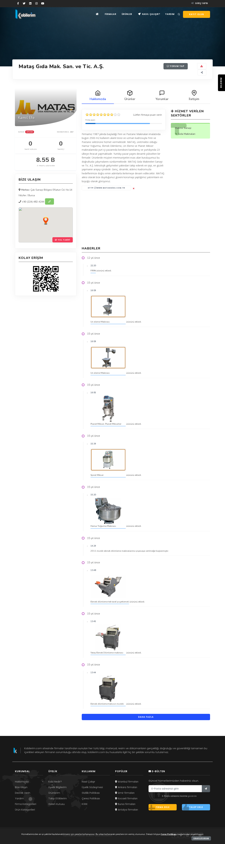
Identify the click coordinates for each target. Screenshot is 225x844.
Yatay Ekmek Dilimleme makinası (107, 652)
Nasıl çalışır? (150, 14)
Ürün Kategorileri (25, 809)
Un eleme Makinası (100, 321)
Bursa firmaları (126, 804)
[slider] (103, 114)
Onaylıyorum (201, 838)
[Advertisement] (146, 218)
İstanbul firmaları (127, 781)
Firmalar (110, 14)
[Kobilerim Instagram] (36, 3)
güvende (192, 796)
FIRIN (93, 270)
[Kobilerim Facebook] (18, 3)
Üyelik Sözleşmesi (92, 787)
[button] (45, 220)
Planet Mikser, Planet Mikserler (106, 423)
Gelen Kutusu (56, 804)
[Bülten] (206, 788)
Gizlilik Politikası (91, 793)
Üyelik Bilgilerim (57, 787)
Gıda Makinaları (186, 134)
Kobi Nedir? (55, 781)
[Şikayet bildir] (201, 66)
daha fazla (146, 716)
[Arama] (179, 14)
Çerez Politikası (91, 798)
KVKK (85, 804)
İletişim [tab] (194, 99)
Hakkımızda (22, 781)
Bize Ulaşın (21, 787)
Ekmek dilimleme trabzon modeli (107, 703)
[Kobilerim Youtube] (43, 3)
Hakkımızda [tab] (98, 99)
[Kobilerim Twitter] (24, 3)
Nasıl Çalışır (88, 781)
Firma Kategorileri (25, 804)
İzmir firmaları (125, 793)
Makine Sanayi (183, 128)
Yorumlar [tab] (162, 99)
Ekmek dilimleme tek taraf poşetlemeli (110, 601)
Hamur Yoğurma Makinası (103, 525)
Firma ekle (163, 807)
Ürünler (127, 14)
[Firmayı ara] (49, 201)
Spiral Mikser (97, 475)
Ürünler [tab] (129, 99)
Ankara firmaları (127, 787)
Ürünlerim (54, 793)
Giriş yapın (201, 3)
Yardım (170, 14)
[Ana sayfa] (97, 14)
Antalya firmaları (127, 809)
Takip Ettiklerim (57, 798)
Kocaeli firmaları (127, 798)
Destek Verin (22, 793)
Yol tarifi (63, 239)
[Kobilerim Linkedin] (30, 3)
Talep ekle (196, 807)
